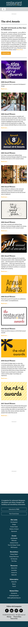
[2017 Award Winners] (14, 391)
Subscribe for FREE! (14, 509)
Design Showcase (14, 556)
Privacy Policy (17, 616)
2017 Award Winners (8, 403)
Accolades (14, 570)
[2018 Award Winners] (14, 348)
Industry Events (14, 542)
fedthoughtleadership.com (14, 597)
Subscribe (14, 581)
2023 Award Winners (8, 187)
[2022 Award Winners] (14, 209)
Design (14, 524)
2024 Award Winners (8, 153)
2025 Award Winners (8, 114)
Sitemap (9, 616)
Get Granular (14, 559)
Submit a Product (14, 529)
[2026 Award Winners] (14, 69)
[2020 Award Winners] (14, 284)
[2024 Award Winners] (14, 140)
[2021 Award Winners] (14, 243)
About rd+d (14, 568)
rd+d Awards (14, 538)
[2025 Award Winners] (14, 101)
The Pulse (14, 561)
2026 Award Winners (8, 82)
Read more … (4, 89)
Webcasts (14, 540)
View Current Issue (14, 513)
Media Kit (14, 575)
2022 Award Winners (8, 222)
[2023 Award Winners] (14, 174)
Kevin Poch (20, 49)
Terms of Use (14, 618)
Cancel (14, 586)
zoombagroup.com (14, 595)
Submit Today (6, 53)
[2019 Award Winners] (14, 316)
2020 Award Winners (8, 296)
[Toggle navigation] (4, 9)
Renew (14, 584)
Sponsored (14, 531)
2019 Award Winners (8, 329)
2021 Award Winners (8, 256)
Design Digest (14, 554)
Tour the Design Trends (14, 545)
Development (14, 522)
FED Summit (14, 547)
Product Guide (14, 526)
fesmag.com (14, 593)
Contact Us (14, 572)
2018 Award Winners (8, 361)
